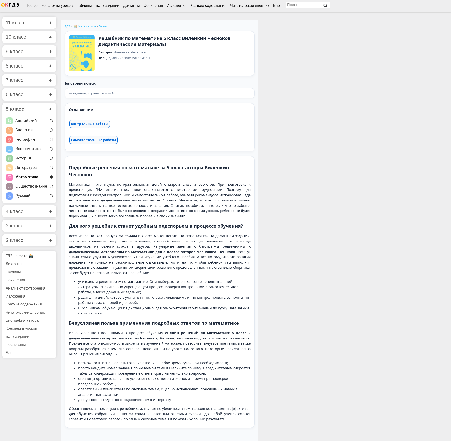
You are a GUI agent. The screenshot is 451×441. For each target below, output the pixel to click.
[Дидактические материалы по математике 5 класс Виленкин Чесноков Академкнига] (82, 53)
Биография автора (22, 320)
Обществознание (31, 186)
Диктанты (131, 6)
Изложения (177, 6)
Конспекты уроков (57, 6)
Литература (26, 168)
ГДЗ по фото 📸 (19, 256)
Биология (24, 130)
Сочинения (153, 6)
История (23, 158)
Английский (26, 121)
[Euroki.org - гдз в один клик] (10, 6)
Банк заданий (107, 6)
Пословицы (16, 345)
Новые (32, 6)
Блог (277, 6)
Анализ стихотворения (25, 288)
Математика (26, 177)
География (25, 139)
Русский (23, 196)
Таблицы (84, 6)
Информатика (28, 149)
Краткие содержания (208, 6)
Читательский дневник (249, 6)
